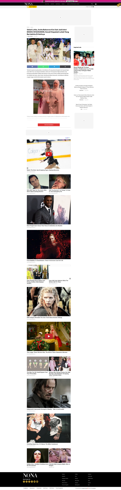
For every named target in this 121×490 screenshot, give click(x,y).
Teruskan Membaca (48, 124)
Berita (32, 27)
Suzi (81, 109)
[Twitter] (89, 7)
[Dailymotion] (93, 7)
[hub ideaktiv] (95, 3)
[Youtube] (92, 7)
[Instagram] (87, 7)
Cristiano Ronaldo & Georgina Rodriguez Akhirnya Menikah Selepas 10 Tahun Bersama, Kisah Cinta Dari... (84, 87)
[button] (92, 4)
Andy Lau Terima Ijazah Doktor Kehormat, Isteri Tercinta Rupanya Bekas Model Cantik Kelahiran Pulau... (84, 96)
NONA (28, 27)
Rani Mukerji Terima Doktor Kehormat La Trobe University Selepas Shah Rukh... (84, 70)
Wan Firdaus (30, 36)
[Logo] (28, 4)
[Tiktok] (90, 7)
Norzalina (76, 73)
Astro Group (94, 488)
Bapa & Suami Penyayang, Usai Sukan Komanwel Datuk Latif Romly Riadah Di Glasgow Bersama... (84, 106)
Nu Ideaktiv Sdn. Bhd (84, 488)
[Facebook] (86, 7)
